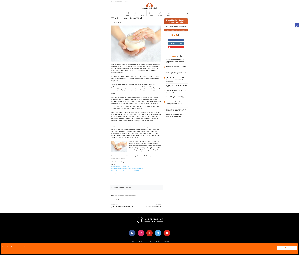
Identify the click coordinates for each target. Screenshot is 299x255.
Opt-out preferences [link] (6, 252)
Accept (287, 248)
